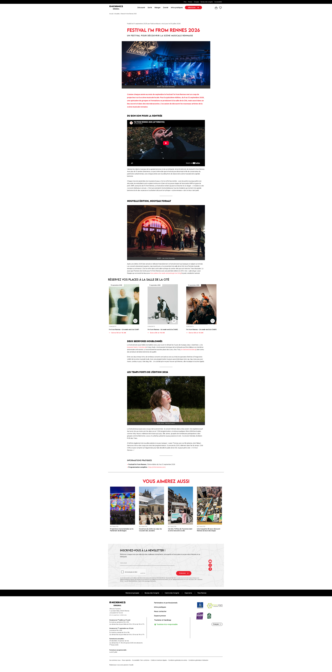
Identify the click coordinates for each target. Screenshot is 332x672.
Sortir (150, 7)
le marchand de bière (188, 349)
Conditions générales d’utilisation (198, 660)
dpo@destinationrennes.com (179, 579)
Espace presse (160, 616)
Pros (185, 2)
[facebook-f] (210, 569)
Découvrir (141, 7)
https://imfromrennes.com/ (156, 467)
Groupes (196, 2)
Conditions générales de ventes (177, 660)
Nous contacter (160, 611)
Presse (190, 2)
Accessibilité (218, 2)
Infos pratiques (177, 7)
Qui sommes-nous (115, 660)
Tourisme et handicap (162, 620)
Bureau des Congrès (152, 593)
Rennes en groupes (132, 593)
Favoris (220, 7)
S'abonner (182, 573)
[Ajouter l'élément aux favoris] (135, 321)
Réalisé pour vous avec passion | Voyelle (121, 665)
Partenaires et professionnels (165, 603)
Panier (216, 7)
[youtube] (210, 561)
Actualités (117, 13)
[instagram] (210, 565)
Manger (158, 7)
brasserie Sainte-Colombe (135, 347)
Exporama (188, 593)
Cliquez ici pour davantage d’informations (147, 581)
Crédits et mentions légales (159, 660)
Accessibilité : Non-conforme (140, 660)
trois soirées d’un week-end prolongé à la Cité (165, 273)
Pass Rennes (202, 593)
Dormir (165, 7)
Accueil (111, 13)
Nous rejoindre (126, 660)
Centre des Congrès (172, 593)
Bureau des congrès (207, 2)
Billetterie (191, 7)
